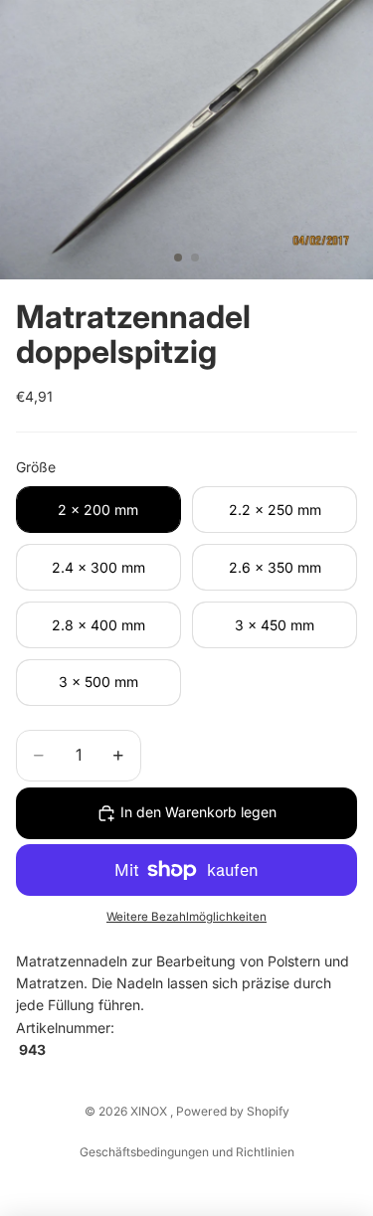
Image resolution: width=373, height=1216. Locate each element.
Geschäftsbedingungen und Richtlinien (187, 1151)
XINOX (150, 1111)
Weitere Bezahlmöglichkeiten (186, 917)
